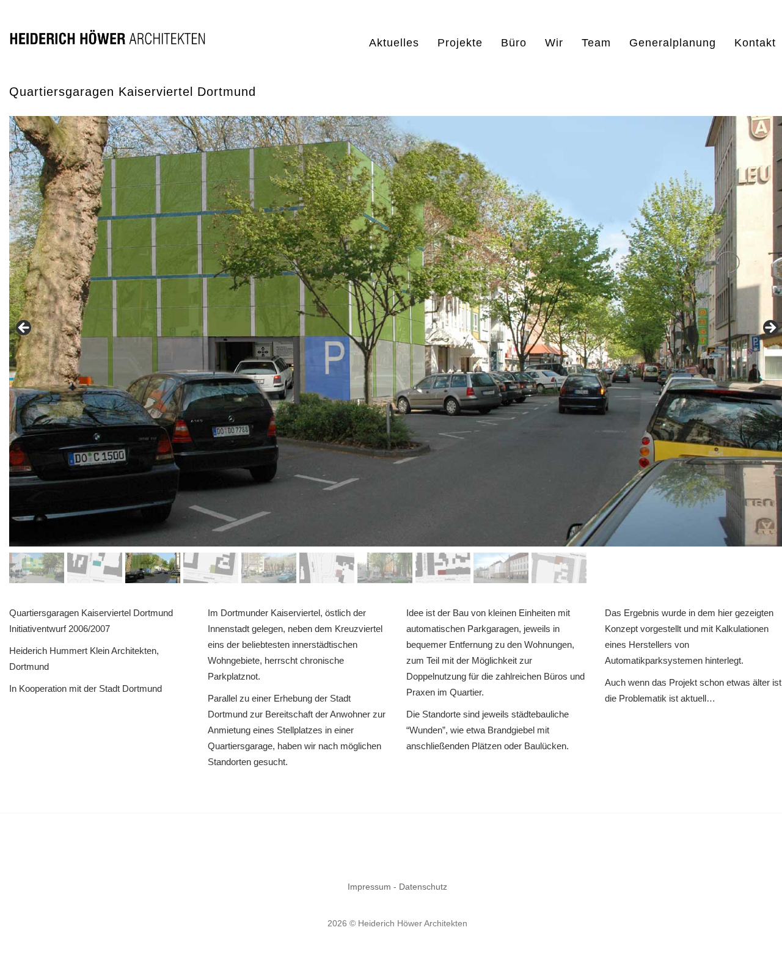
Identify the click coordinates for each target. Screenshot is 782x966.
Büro (514, 43)
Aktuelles (394, 43)
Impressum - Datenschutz (397, 887)
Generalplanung (672, 43)
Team (596, 43)
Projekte (460, 43)
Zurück (770, 328)
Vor (24, 328)
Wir (554, 43)
